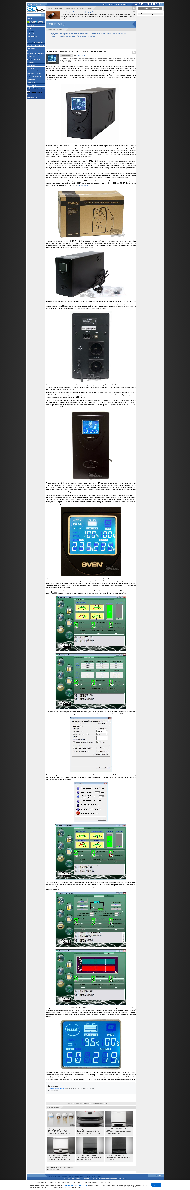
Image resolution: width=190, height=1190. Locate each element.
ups (54, 1169)
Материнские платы (33, 51)
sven (57, 1169)
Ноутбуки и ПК (31, 62)
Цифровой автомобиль (34, 88)
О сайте (104, 4)
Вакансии (32, 98)
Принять (156, 1185)
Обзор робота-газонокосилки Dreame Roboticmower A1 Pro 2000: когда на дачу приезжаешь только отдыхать (89, 1131)
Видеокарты (31, 34)
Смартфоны (31, 79)
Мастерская (31, 48)
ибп (51, 1169)
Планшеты (30, 68)
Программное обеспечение (35, 71)
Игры (28, 39)
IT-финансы (31, 25)
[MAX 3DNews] (142, 4)
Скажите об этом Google (56, 1088)
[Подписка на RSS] (157, 4)
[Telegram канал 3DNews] (151, 4)
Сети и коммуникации (34, 76)
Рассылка (118, 4)
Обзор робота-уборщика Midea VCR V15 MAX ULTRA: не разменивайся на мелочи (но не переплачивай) (60, 1157)
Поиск (82, 1176)
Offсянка (29, 28)
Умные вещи (31, 82)
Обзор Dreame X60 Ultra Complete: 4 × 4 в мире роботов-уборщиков (118, 1157)
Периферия (31, 65)
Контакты (126, 4)
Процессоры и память (34, 74)
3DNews (49, 8)
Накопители (31, 56)
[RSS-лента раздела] (134, 8)
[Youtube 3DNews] (139, 4)
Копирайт (76, 1176)
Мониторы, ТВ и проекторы (35, 54)
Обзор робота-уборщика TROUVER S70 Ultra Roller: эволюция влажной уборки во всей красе (59, 1131)
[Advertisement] (90, 44)
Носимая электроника (34, 59)
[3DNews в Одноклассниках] (148, 4)
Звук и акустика (32, 36)
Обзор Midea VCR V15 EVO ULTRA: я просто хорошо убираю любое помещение (118, 1131)
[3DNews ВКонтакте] (136, 4)
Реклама (111, 4)
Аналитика (30, 31)
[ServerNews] (36, 22)
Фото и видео (31, 85)
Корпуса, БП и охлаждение (35, 45)
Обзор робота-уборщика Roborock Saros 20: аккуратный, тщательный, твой (89, 1157)
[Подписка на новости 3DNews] (154, 4)
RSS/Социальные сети (34, 92)
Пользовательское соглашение (93, 1176)
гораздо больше (83, 185)
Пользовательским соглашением (75, 1186)
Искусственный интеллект (35, 42)
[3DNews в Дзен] (145, 4)
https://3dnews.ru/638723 (66, 1167)
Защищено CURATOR (156, 1176)
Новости (30, 19)
